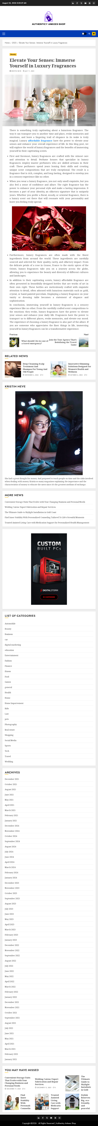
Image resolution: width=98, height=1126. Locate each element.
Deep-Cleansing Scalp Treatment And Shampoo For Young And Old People (35, 368)
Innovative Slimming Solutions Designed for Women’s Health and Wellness (79, 368)
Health (8, 692)
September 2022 (12, 955)
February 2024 (11, 872)
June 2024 (9, 857)
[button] (3, 34)
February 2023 (11, 934)
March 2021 (10, 1049)
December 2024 (12, 825)
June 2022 (9, 971)
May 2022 (9, 976)
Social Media (10, 740)
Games (8, 682)
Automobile (10, 623)
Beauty (13, 54)
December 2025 (12, 779)
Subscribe (94, 33)
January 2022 (11, 997)
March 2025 (10, 810)
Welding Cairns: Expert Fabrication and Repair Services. (30, 507)
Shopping (9, 735)
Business (9, 634)
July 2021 (9, 1028)
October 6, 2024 (76, 375)
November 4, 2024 (32, 375)
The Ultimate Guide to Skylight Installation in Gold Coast (30, 512)
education (9, 650)
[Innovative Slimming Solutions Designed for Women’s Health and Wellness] (58, 369)
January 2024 (11, 877)
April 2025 (9, 805)
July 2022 (9, 966)
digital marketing (13, 644)
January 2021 (11, 1059)
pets (7, 719)
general (8, 687)
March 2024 (10, 867)
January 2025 (11, 820)
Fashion (8, 660)
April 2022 (9, 981)
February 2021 (11, 1054)
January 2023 (11, 940)
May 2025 (9, 799)
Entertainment (11, 655)
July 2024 (9, 851)
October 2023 (11, 893)
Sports (8, 745)
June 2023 (9, 914)
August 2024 (10, 846)
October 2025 (11, 784)
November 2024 (12, 831)
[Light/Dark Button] (84, 34)
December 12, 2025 (44, 1088)
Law (7, 714)
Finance (8, 666)
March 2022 (10, 986)
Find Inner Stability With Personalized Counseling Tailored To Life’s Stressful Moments (44, 517)
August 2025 (10, 789)
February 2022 (11, 992)
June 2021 (9, 1033)
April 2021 (9, 1043)
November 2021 (12, 1007)
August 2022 (10, 960)
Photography (11, 724)
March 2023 (10, 929)
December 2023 (12, 883)
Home (7, 698)
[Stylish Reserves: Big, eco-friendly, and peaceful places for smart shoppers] (72, 1102)
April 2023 (9, 924)
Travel (8, 756)
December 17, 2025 (14, 1089)
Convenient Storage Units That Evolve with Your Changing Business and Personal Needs (45, 502)
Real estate (10, 729)
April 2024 (9, 862)
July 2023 (9, 909)
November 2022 (12, 950)
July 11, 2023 (29, 71)
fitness (8, 671)
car (6, 639)
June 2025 (9, 794)
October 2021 (11, 1012)
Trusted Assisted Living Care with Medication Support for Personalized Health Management (47, 522)
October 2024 (11, 836)
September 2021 (12, 1017)
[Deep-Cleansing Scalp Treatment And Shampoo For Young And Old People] (13, 369)
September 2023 (12, 898)
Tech (7, 751)
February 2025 (11, 815)
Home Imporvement (14, 703)
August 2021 (10, 1023)
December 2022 (12, 945)
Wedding (9, 761)
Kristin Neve (16, 71)
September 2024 (12, 841)
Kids (7, 708)
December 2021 (12, 1002)
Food (7, 676)
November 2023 (12, 888)
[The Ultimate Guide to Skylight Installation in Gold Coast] (72, 1083)
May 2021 (9, 1038)
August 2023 (10, 903)
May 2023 (9, 919)
